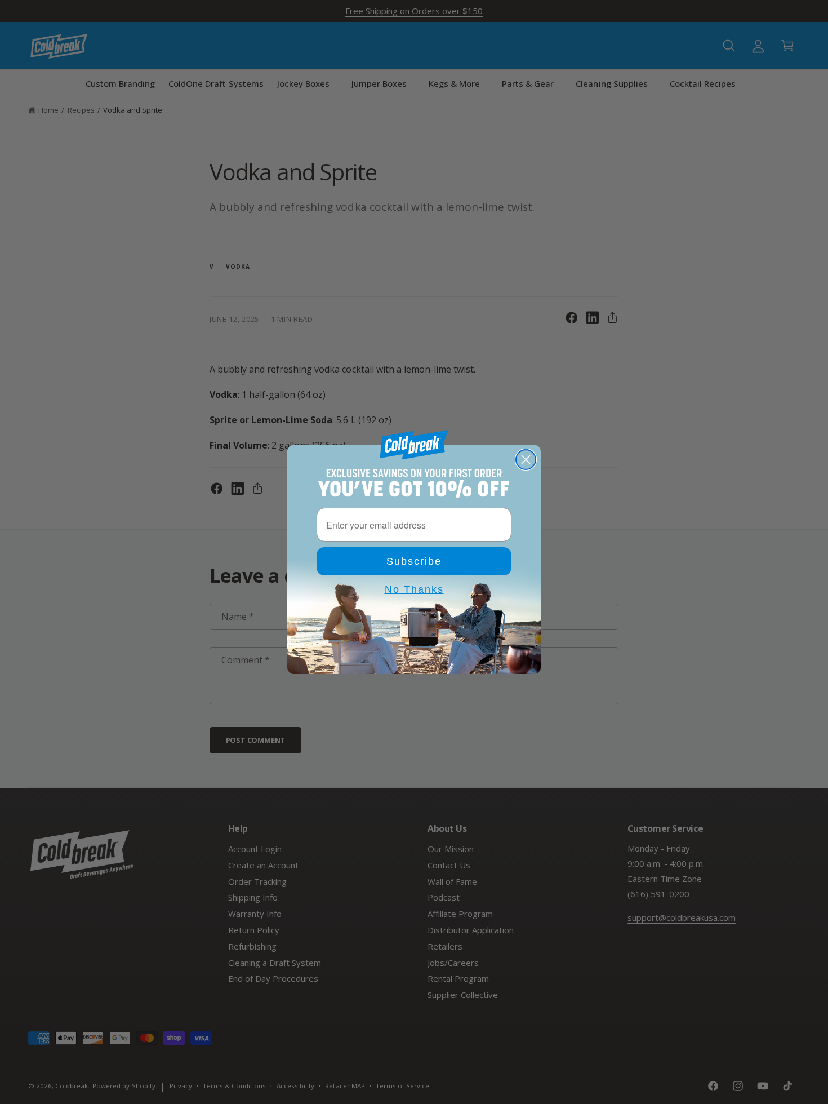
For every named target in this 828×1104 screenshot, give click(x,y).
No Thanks (414, 589)
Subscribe (414, 561)
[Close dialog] (526, 459)
